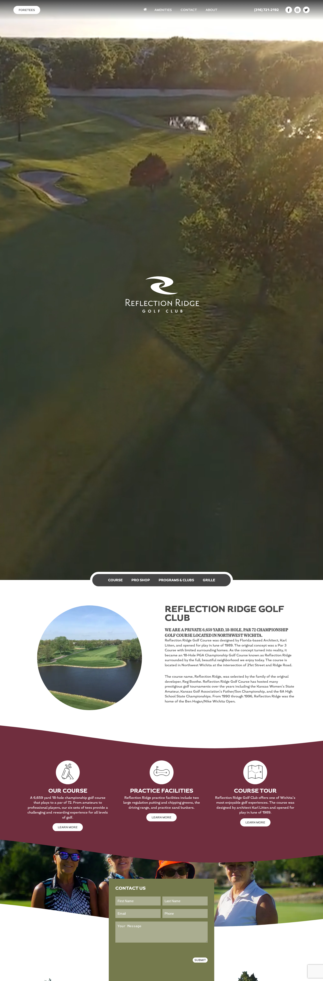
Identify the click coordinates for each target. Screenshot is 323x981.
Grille (209, 580)
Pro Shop (140, 580)
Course (115, 580)
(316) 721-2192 (266, 10)
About (211, 10)
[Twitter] (306, 10)
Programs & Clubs (176, 580)
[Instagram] (297, 10)
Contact (189, 10)
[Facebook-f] (288, 10)
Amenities (163, 10)
